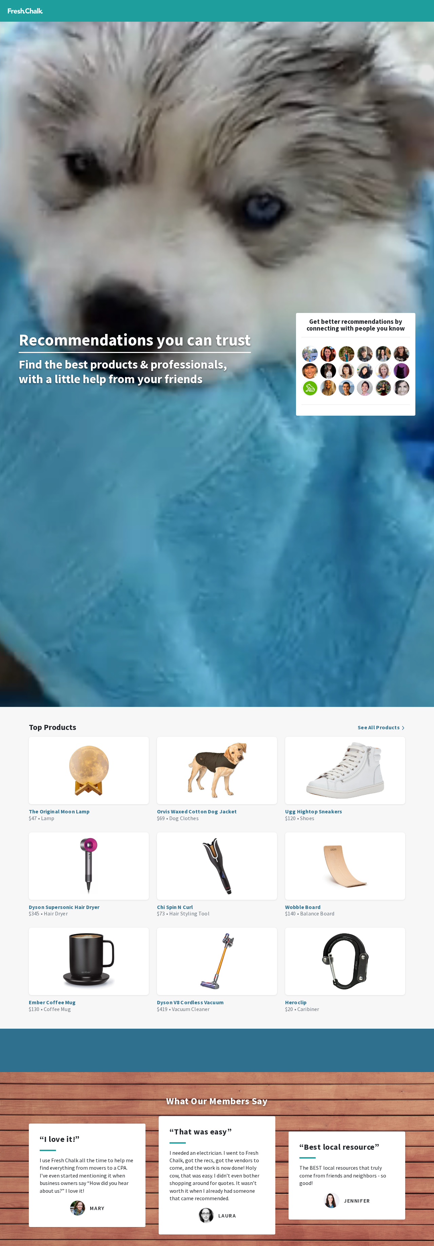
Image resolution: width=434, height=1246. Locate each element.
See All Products (379, 727)
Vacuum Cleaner (191, 1009)
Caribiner (308, 1009)
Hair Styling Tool (189, 913)
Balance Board (317, 913)
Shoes (307, 818)
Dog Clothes (184, 818)
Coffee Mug (57, 1009)
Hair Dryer (56, 913)
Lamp (48, 818)
